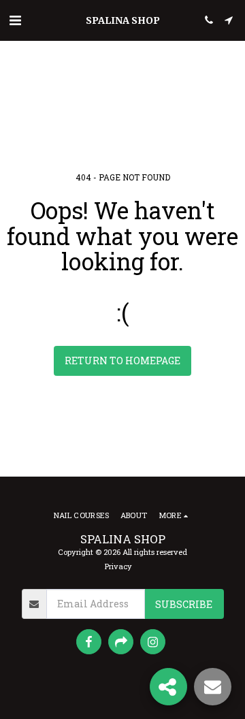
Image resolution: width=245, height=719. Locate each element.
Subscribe (183, 604)
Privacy (118, 566)
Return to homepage (122, 360)
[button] (15, 19)
